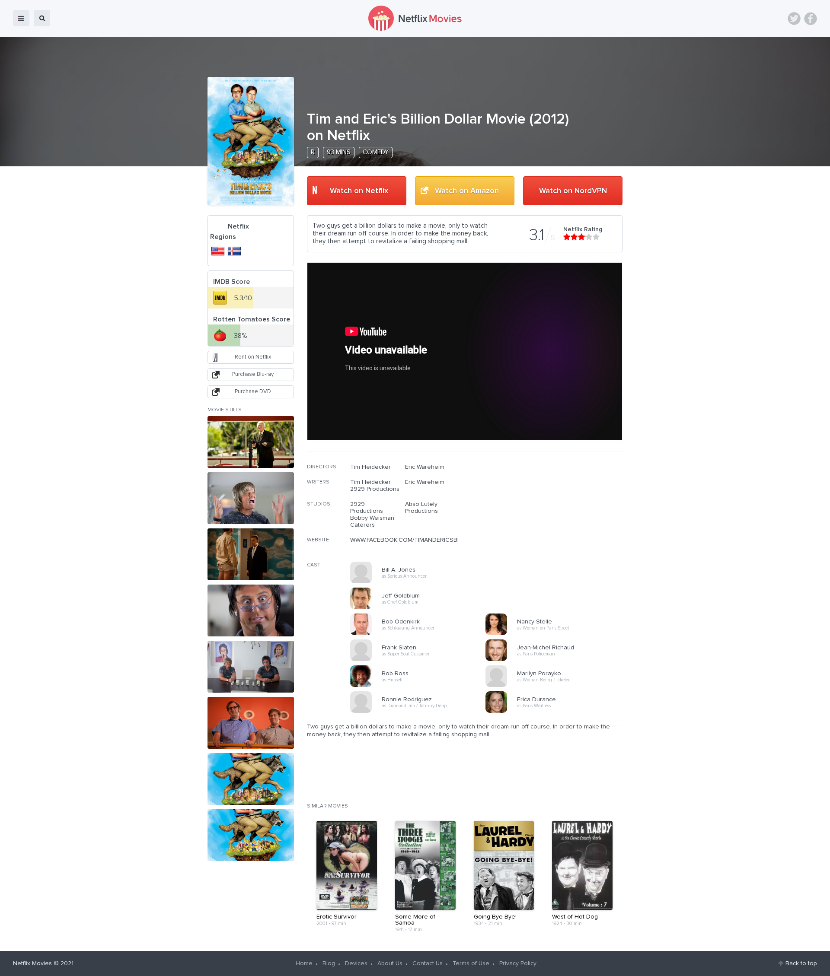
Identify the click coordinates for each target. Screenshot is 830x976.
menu (21, 18)
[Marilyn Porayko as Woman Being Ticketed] (556, 686)
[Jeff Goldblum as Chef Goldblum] (421, 608)
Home (304, 963)
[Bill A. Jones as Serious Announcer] (421, 582)
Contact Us (427, 963)
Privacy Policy (517, 963)
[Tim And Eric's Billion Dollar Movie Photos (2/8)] (251, 498)
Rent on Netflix (253, 357)
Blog (328, 963)
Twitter (794, 18)
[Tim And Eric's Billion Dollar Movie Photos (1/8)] (251, 442)
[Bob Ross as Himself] (421, 686)
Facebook (810, 18)
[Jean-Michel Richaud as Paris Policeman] (556, 660)
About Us (389, 963)
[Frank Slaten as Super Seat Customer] (421, 660)
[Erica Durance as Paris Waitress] (556, 712)
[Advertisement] (557, 519)
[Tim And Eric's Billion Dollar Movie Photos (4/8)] (251, 610)
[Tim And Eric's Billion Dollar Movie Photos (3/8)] (251, 554)
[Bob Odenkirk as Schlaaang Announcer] (421, 634)
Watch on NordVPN (573, 191)
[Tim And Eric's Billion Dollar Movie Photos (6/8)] (251, 723)
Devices (356, 963)
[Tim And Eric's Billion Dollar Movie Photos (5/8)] (251, 667)
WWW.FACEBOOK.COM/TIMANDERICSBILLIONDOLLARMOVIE (433, 540)
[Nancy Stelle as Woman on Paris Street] (556, 634)
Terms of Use (471, 963)
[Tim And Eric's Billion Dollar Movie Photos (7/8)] (251, 779)
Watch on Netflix (359, 191)
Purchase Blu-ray (253, 374)
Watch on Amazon (467, 191)
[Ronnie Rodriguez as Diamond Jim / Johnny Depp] (421, 712)
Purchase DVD (253, 391)
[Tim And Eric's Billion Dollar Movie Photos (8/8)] (251, 835)
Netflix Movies (32, 963)
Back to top (801, 963)
